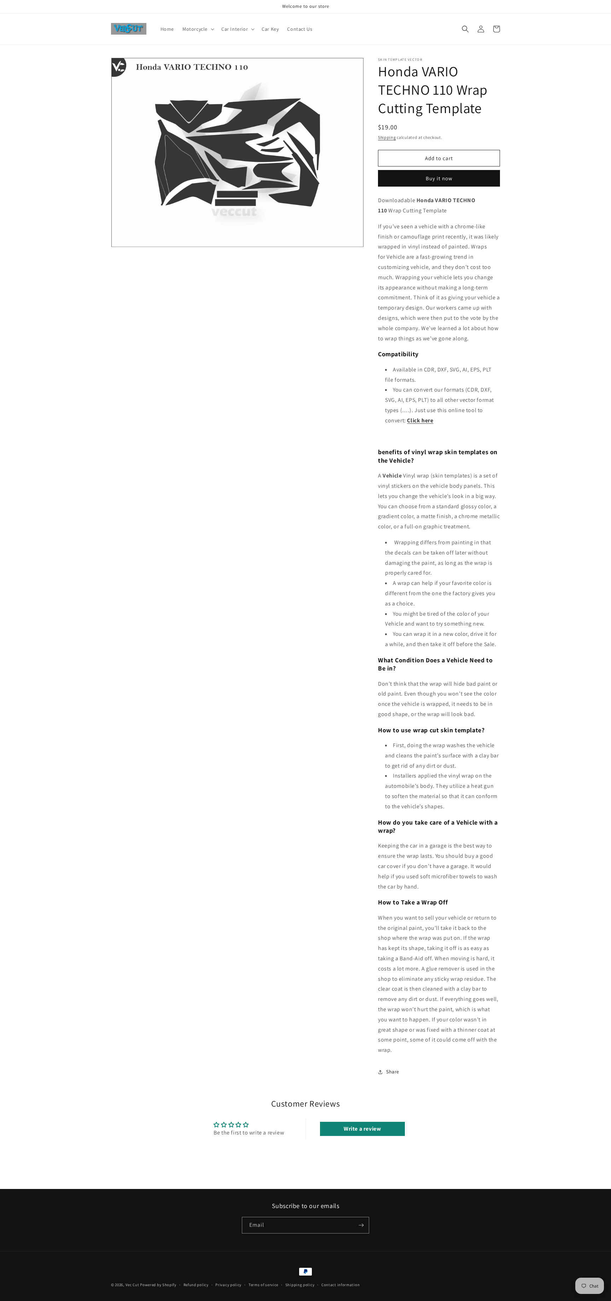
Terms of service (263, 1284)
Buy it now (439, 178)
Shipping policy (300, 1284)
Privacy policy (228, 1284)
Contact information (340, 1284)
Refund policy (196, 1284)
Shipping (387, 137)
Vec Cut (132, 1284)
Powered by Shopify (158, 1284)
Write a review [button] (362, 1128)
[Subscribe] (361, 1225)
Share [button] (392, 1071)
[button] (197, 29)
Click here (420, 420)
